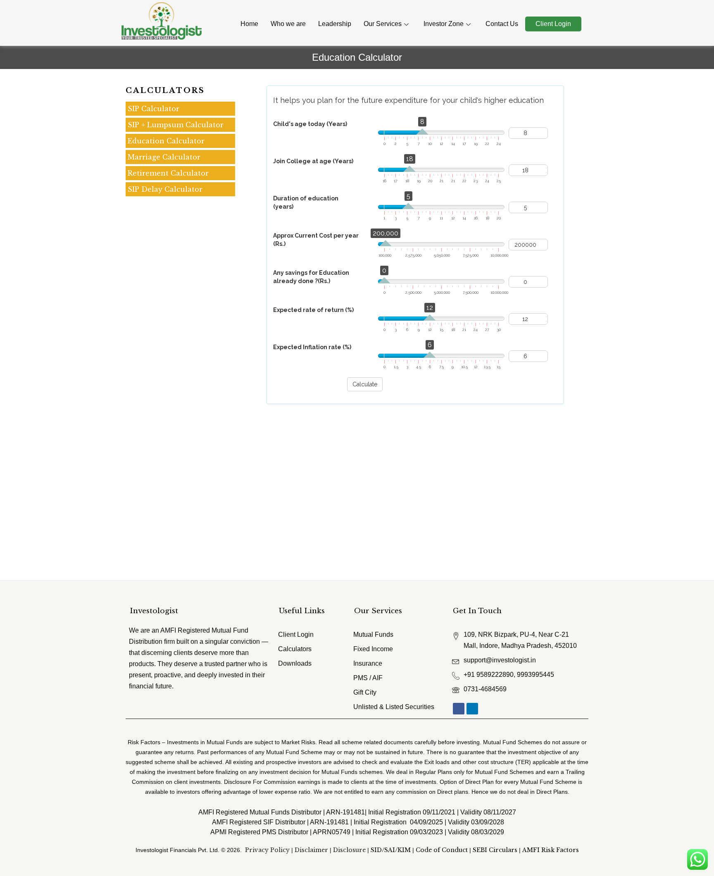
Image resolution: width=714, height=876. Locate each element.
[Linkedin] (472, 708)
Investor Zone (444, 23)
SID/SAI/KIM (391, 850)
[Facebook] (458, 708)
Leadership (334, 23)
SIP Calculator (153, 109)
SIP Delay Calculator (165, 189)
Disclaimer (311, 850)
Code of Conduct (442, 850)
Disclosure (349, 850)
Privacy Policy (267, 850)
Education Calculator (166, 141)
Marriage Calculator (164, 157)
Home (249, 23)
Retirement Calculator (168, 173)
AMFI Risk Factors (550, 850)
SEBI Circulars (495, 850)
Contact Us (502, 23)
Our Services (383, 23)
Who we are (288, 23)
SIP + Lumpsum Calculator (176, 125)
